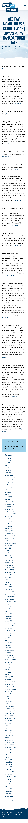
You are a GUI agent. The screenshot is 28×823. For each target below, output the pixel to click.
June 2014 (8, 755)
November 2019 (10, 597)
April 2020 (8, 584)
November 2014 (10, 742)
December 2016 (10, 682)
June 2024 (8, 521)
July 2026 (8, 460)
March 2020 (9, 587)
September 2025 (10, 485)
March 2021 (9, 558)
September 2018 (10, 631)
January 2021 (9, 563)
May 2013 (8, 786)
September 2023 (10, 543)
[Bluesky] (11, 446)
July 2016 (8, 694)
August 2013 (9, 779)
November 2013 (10, 772)
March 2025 (9, 499)
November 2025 (10, 480)
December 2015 (10, 711)
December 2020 (10, 565)
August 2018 (9, 633)
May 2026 (8, 465)
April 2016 (8, 701)
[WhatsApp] (19, 446)
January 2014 (9, 767)
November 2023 (10, 538)
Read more (18, 103)
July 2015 (8, 723)
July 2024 (8, 519)
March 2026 (9, 470)
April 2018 (8, 643)
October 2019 (9, 599)
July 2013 (8, 781)
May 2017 (8, 670)
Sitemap (4, 814)
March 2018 (9, 645)
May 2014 (8, 757)
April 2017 (8, 672)
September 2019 (10, 601)
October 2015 (9, 716)
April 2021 (8, 555)
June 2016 (8, 696)
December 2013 (10, 769)
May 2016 (8, 699)
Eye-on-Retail (14, 49)
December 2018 (10, 623)
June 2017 (8, 667)
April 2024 (8, 526)
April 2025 (8, 497)
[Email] (17, 449)
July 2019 (8, 606)
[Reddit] (14, 446)
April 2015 (8, 730)
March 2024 (9, 528)
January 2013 (9, 796)
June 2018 (8, 638)
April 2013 (8, 789)
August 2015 (9, 721)
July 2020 (8, 577)
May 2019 (8, 611)
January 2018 (9, 650)
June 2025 (8, 492)
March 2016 (9, 704)
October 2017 (9, 657)
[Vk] (13, 449)
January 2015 (9, 738)
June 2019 (8, 609)
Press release (6, 69)
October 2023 (9, 541)
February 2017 (10, 677)
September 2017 (10, 660)
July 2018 (8, 635)
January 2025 (9, 504)
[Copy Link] (21, 449)
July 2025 (8, 490)
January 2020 (9, 592)
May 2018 (8, 640)
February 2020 (10, 589)
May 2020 (8, 582)
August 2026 (9, 458)
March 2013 (9, 791)
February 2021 (10, 560)
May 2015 (8, 728)
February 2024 (10, 531)
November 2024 (10, 509)
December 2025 (10, 477)
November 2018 (10, 626)
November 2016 (10, 684)
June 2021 (8, 550)
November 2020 (10, 567)
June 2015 (8, 726)
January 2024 (9, 533)
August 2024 (9, 516)
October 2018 (9, 628)
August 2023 (9, 546)
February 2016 (10, 706)
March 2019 (9, 616)
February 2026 (10, 473)
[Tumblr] (5, 449)
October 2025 (9, 482)
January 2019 (9, 621)
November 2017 (10, 655)
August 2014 (9, 750)
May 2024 (8, 524)
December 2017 (10, 653)
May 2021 (8, 553)
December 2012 (10, 798)
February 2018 (10, 648)
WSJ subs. (15, 170)
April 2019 (8, 614)
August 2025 (9, 487)
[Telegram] (22, 446)
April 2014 (8, 760)
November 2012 (10, 801)
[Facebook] (5, 446)
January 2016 (9, 708)
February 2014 (10, 764)
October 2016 (9, 687)
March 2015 (9, 733)
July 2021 (8, 548)
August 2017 (9, 662)
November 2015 (10, 713)
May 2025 (8, 494)
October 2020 (9, 570)
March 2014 (9, 762)
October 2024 (9, 512)
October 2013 (9, 774)
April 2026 (8, 468)
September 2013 (10, 777)
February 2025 (10, 502)
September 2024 (10, 514)
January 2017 (9, 679)
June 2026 (8, 463)
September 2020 (10, 572)
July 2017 (8, 665)
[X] (8, 446)
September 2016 (10, 689)
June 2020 (8, 580)
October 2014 (9, 745)
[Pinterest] (9, 449)
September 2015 (10, 718)
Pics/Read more (13, 225)
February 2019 (10, 619)
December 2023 (10, 536)
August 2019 (9, 604)
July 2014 (8, 752)
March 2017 (9, 674)
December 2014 (10, 740)
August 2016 (9, 691)
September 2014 (10, 747)
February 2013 (10, 794)
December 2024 (10, 507)
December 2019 (10, 594)
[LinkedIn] (17, 446)
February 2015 (10, 735)
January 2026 (9, 475)
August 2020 (9, 575)
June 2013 (8, 784)
